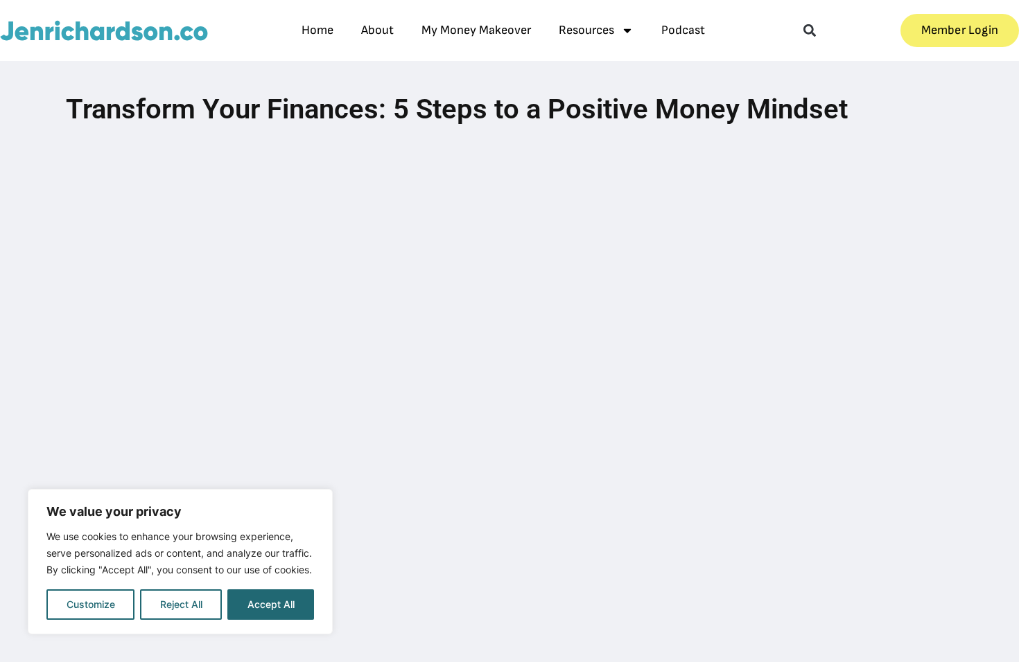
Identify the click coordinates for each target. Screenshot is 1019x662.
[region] (180, 561)
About (377, 30)
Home (317, 30)
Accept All (271, 604)
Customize (91, 604)
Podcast (683, 30)
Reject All (181, 604)
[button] (809, 30)
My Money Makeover (476, 30)
